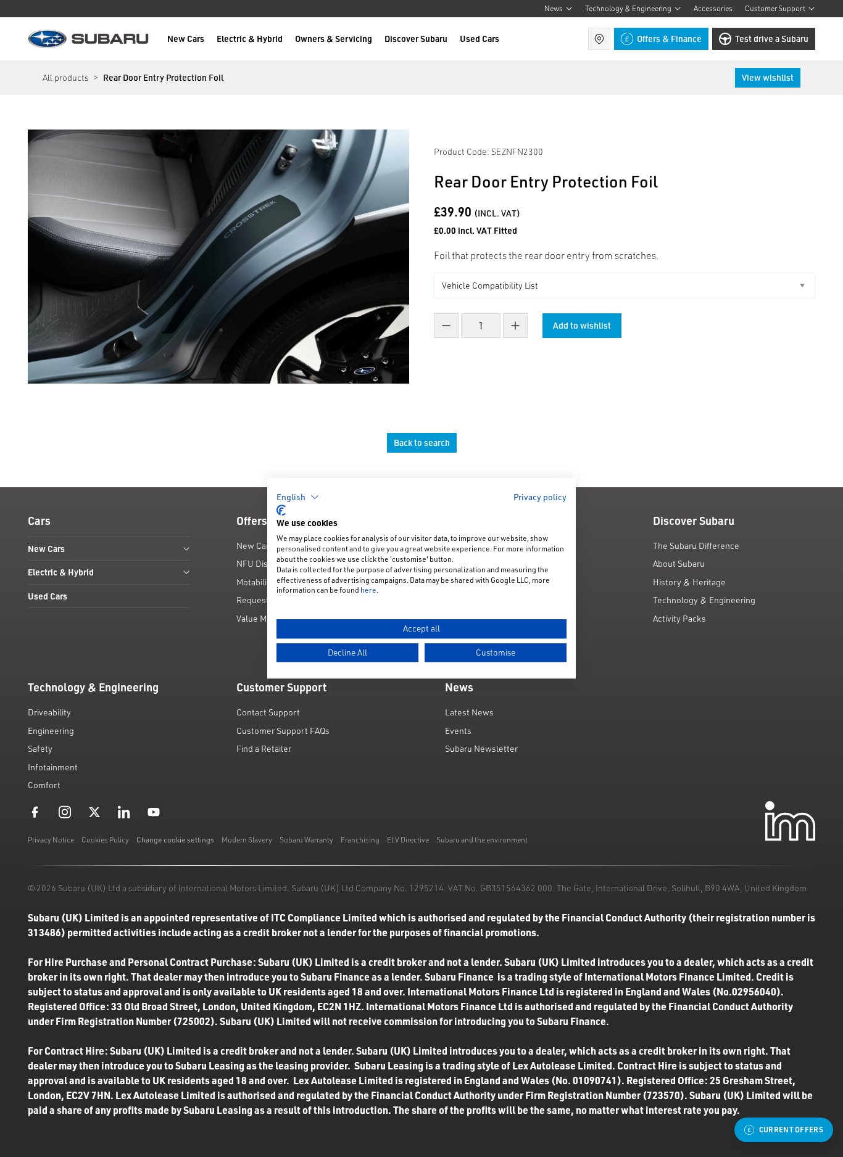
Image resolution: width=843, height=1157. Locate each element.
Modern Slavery (247, 839)
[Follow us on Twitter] (94, 811)
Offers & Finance (669, 38)
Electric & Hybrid (250, 38)
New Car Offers (265, 545)
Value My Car (261, 618)
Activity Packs (679, 618)
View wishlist (768, 77)
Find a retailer (599, 39)
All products (65, 77)
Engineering (51, 730)
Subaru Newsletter (481, 748)
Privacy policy (540, 497)
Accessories (713, 8)
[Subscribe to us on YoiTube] (153, 811)
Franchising (360, 839)
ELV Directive (408, 839)
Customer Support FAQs (283, 730)
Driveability (49, 712)
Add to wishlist (582, 325)
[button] (297, 497)
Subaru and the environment (482, 839)
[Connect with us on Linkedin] (124, 811)
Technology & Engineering (628, 8)
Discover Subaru (415, 38)
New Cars (185, 38)
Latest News (469, 712)
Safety (40, 748)
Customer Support (775, 8)
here (368, 590)
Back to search (422, 442)
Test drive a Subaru (771, 38)
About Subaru (679, 563)
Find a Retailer (263, 748)
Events (458, 730)
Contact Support (268, 712)
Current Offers (791, 1129)
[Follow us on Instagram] (64, 811)
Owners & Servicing (333, 38)
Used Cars (479, 38)
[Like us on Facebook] (35, 811)
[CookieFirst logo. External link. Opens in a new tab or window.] (281, 510)
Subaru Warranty (306, 839)
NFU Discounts (265, 563)
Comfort (44, 785)
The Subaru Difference (696, 545)
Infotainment (53, 767)
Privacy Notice (51, 839)
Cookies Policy (105, 839)
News (553, 8)
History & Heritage (689, 582)
